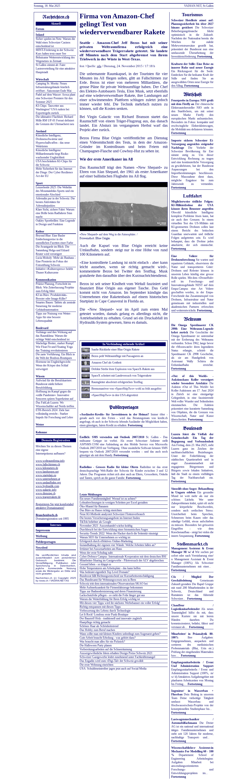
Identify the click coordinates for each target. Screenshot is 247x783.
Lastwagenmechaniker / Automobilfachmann (192, 721)
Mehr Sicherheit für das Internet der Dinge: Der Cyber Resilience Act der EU (54, 172)
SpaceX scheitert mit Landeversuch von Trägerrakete (121, 375)
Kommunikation (46, 279)
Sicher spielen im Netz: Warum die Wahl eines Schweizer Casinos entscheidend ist (55, 42)
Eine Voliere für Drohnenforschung (192, 257)
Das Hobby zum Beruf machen (97, 630)
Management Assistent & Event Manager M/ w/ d (192, 550)
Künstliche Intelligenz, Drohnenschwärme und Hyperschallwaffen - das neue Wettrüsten (53, 141)
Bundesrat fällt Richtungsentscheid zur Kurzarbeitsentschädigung (117, 576)
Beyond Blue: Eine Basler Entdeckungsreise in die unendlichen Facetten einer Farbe (54, 239)
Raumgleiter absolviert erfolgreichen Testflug (117, 382)
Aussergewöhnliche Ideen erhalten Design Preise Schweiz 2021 (116, 653)
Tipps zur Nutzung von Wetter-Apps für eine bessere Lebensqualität (53, 317)
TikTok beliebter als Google (95, 522)
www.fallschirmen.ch (48, 464)
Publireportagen (46, 542)
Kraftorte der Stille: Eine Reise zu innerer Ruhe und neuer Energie (192, 65)
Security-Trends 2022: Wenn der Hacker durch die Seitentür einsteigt (119, 533)
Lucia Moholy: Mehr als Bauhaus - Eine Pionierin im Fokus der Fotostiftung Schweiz (56, 261)
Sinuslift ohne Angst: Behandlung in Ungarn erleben (192, 490)
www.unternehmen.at (48, 479)
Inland (40, 34)
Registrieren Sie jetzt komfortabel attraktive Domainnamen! (55, 506)
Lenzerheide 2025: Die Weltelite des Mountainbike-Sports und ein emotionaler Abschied (55, 191)
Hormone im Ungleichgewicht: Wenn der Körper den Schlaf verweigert (53, 365)
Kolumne (41, 432)
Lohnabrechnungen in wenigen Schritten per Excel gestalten (114, 502)
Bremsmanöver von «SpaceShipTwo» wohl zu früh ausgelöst (126, 388)
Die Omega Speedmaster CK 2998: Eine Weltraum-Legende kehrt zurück (192, 328)
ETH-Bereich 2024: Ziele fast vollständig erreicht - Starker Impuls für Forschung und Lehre (54, 413)
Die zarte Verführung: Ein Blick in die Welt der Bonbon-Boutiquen (55, 356)
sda (99, 66)
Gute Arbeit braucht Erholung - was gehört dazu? (108, 637)
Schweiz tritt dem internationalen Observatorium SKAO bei (114, 583)
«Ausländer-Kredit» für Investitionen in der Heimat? (114, 414)
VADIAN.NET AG (59, 580)
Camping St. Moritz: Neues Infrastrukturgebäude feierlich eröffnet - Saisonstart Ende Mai (53, 87)
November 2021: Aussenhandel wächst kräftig (106, 525)
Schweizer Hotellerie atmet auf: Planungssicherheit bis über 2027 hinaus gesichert (192, 24)
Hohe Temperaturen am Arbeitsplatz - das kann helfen (110, 568)
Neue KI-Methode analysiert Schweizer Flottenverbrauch (112, 514)
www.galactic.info (46, 489)
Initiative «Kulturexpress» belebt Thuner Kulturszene (54, 270)
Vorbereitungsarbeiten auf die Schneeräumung (106, 649)
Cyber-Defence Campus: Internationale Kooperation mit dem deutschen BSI (123, 556)
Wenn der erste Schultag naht (96, 552)
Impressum (43, 530)
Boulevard (42, 328)
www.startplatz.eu (46, 475)
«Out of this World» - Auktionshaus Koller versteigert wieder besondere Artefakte (192, 379)
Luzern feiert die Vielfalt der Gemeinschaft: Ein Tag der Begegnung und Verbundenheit (192, 438)
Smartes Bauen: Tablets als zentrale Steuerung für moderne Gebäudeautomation (55, 306)
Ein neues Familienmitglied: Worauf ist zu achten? (108, 498)
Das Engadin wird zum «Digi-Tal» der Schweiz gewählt (111, 661)
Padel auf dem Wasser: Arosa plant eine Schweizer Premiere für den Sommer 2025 (55, 98)
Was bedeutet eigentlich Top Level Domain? (104, 572)
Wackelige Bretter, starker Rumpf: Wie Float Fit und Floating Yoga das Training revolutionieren (55, 347)
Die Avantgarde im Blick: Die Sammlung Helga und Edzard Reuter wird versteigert (52, 250)
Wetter (40, 424)
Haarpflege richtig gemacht (95, 622)
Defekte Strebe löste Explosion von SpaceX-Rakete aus (123, 369)
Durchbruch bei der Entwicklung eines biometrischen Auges (114, 529)
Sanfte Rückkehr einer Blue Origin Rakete (115, 349)
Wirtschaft (42, 79)
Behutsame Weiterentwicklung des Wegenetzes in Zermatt (55, 59)
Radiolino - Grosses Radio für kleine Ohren (109, 467)
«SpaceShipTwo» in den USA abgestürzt (114, 395)
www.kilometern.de (47, 468)
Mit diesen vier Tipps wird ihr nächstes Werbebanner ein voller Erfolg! (120, 603)
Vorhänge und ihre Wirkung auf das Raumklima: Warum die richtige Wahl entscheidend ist (54, 335)
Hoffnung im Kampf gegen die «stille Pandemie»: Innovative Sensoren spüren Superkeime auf (54, 395)
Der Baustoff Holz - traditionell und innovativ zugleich (111, 618)
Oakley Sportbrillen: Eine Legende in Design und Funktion (55, 222)
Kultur (40, 231)
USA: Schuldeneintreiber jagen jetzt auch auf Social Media (113, 668)
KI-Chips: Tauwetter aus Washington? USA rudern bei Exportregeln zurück (52, 109)
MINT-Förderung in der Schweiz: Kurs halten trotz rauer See (55, 51)
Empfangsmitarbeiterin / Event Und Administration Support (192, 664)
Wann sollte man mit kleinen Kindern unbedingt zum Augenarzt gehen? (120, 634)
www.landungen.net (47, 471)
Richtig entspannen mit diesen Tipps (100, 606)
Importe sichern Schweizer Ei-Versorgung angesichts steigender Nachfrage (192, 144)
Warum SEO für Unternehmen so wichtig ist (105, 537)
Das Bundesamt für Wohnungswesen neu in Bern (108, 579)
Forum (40, 29)
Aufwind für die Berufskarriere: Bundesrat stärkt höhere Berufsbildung (54, 384)
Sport (39, 183)
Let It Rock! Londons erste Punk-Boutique (104, 614)
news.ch (43, 580)
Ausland (41, 131)
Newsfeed (42, 547)
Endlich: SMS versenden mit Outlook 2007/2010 (112, 437)
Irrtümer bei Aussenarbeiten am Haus (101, 549)
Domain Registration (55, 440)
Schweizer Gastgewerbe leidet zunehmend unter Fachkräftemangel (117, 657)
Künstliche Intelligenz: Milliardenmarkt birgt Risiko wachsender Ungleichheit (52, 153)
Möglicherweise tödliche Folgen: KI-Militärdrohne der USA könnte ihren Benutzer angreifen (192, 205)
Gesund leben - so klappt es (95, 564)
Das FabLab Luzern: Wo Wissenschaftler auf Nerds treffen (55, 404)
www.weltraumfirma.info (50, 460)
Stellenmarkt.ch (192, 543)
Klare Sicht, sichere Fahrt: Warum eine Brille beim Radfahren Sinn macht (55, 213)
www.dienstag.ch (45, 493)
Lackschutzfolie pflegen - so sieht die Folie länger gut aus (112, 595)
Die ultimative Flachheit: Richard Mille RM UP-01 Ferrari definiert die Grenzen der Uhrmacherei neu (55, 120)
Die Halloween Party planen (96, 645)
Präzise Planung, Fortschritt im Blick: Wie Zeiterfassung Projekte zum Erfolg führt (55, 287)
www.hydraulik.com (47, 486)
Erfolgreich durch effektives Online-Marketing (106, 541)
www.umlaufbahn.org (48, 482)
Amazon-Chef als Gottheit (106, 362)
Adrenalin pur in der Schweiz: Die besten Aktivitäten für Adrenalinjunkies (55, 202)
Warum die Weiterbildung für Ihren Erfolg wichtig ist (110, 599)
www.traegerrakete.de (48, 497)
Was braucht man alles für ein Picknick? (102, 641)
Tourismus (192, 14)
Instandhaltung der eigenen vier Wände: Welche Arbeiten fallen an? (118, 545)
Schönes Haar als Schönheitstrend (99, 626)
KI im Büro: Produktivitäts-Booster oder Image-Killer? (51, 296)
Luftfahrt (192, 195)
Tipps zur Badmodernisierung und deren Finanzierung (110, 591)
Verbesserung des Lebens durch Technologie (105, 610)
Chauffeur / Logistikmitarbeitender (192, 607)
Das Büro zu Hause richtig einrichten (101, 510)
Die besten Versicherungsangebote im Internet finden (110, 518)
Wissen (40, 376)
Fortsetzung (135, 425)
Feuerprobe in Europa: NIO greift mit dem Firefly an (192, 102)
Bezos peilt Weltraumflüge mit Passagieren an (117, 356)
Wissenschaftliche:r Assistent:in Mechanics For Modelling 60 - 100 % (192, 751)
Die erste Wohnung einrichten (96, 664)
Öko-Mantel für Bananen (94, 506)
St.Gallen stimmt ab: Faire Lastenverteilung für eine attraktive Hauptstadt (55, 68)
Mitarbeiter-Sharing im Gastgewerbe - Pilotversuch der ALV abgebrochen (122, 560)
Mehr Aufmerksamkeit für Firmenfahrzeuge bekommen (111, 587)
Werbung (41, 536)
